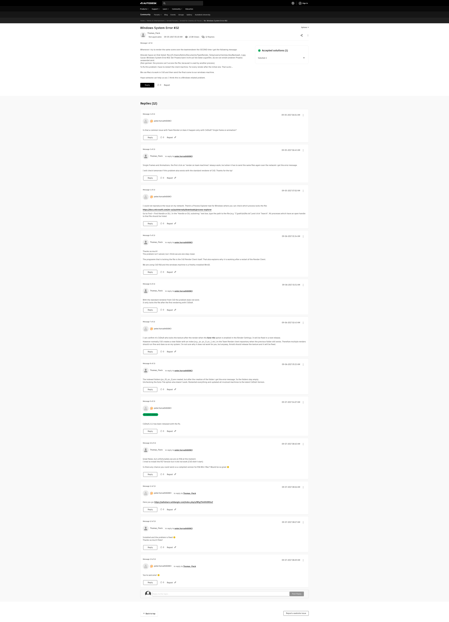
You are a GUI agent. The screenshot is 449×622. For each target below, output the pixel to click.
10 (151, 443)
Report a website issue (296, 613)
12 (151, 521)
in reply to (178, 156)
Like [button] (158, 85)
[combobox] (182, 3)
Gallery (189, 15)
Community (145, 14)
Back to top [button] (150, 613)
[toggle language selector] (293, 3)
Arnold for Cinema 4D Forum (191, 21)
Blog (166, 15)
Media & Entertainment (156, 21)
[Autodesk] (148, 3)
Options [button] (304, 27)
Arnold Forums (172, 21)
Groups (181, 15)
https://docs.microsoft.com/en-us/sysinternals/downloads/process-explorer (177, 209)
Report (167, 85)
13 (151, 559)
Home (142, 21)
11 (150, 486)
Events (173, 15)
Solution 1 (262, 58)
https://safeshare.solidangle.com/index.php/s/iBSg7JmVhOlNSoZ (183, 502)
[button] (308, 35)
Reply (147, 85)
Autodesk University (202, 15)
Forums (157, 15)
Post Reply (296, 594)
